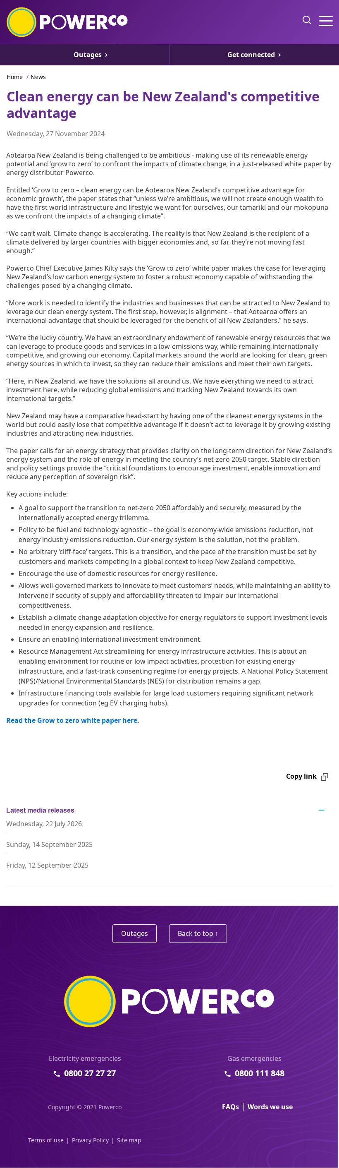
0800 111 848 (259, 1073)
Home (15, 77)
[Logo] (67, 22)
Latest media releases (40, 810)
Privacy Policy (90, 1140)
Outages (134, 933)
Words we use (270, 1106)
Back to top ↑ (198, 933)
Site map (129, 1140)
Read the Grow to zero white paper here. (72, 720)
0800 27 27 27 (90, 1073)
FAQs (230, 1106)
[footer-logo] (169, 1001)
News (38, 77)
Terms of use (46, 1140)
